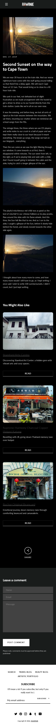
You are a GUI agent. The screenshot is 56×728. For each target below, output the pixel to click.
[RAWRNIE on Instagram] (25, 713)
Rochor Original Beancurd (19, 504)
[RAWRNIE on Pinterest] (20, 713)
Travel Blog (25, 672)
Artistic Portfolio (28, 676)
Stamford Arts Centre (16, 354)
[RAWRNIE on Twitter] (15, 713)
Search (12, 672)
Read (28, 373)
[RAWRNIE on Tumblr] (35, 713)
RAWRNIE (34, 721)
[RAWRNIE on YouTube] (40, 713)
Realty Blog (41, 672)
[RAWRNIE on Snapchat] (30, 713)
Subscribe (28, 684)
